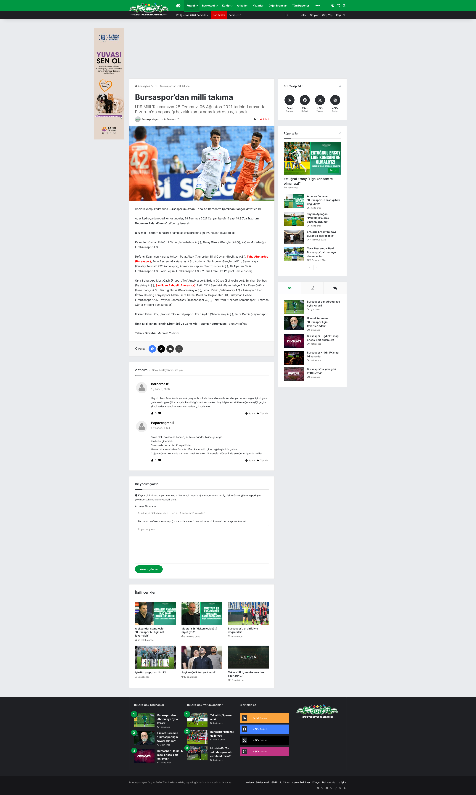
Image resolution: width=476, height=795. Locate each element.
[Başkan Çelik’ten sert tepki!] (201, 657)
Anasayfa (143, 86)
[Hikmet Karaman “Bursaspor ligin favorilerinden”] (294, 323)
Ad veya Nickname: (146, 506)
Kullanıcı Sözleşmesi (257, 782)
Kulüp (226, 5)
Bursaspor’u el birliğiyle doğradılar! (248, 15)
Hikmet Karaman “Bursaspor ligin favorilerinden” (317, 322)
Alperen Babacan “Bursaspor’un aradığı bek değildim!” (323, 200)
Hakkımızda (328, 782)
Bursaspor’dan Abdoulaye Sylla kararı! (167, 719)
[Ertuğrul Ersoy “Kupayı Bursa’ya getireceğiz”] (294, 237)
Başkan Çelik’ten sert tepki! (198, 672)
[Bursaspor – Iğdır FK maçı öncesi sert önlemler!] (294, 341)
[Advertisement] (238, 51)
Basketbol (208, 5)
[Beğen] (152, 413)
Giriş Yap (327, 15)
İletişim (342, 782)
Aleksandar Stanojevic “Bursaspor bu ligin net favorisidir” (149, 632)
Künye (316, 782)
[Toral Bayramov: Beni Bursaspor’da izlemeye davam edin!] (294, 254)
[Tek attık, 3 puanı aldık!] (197, 720)
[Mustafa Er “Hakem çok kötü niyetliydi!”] (201, 613)
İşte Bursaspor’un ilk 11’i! (150, 672)
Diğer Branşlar (278, 5)
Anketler (242, 5)
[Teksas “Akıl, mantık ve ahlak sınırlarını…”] (248, 657)
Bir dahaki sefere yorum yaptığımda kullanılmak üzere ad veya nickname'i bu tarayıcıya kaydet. (192, 521)
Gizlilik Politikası (280, 782)
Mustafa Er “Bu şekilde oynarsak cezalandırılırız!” (221, 752)
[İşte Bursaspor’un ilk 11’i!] (155, 657)
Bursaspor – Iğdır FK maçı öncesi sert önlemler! (170, 754)
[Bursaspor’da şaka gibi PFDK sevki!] (294, 374)
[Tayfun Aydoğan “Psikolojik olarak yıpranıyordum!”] (294, 219)
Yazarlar (258, 5)
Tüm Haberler (300, 5)
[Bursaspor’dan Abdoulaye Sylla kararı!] (294, 307)
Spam (251, 413)
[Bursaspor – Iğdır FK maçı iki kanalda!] (294, 358)
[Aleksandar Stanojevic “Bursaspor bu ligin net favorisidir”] (155, 613)
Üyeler (302, 15)
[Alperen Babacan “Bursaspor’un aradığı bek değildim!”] (294, 201)
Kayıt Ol (340, 15)
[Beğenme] (159, 413)
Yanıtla (264, 413)
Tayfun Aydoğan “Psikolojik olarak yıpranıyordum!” (318, 217)
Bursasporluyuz (150, 119)
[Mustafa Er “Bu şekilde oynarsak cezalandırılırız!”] (197, 753)
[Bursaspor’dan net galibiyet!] (197, 737)
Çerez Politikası (301, 782)
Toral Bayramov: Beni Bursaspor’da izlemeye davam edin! (321, 252)
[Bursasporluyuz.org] (148, 8)
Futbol (191, 5)
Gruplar (314, 15)
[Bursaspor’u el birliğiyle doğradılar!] (248, 613)
